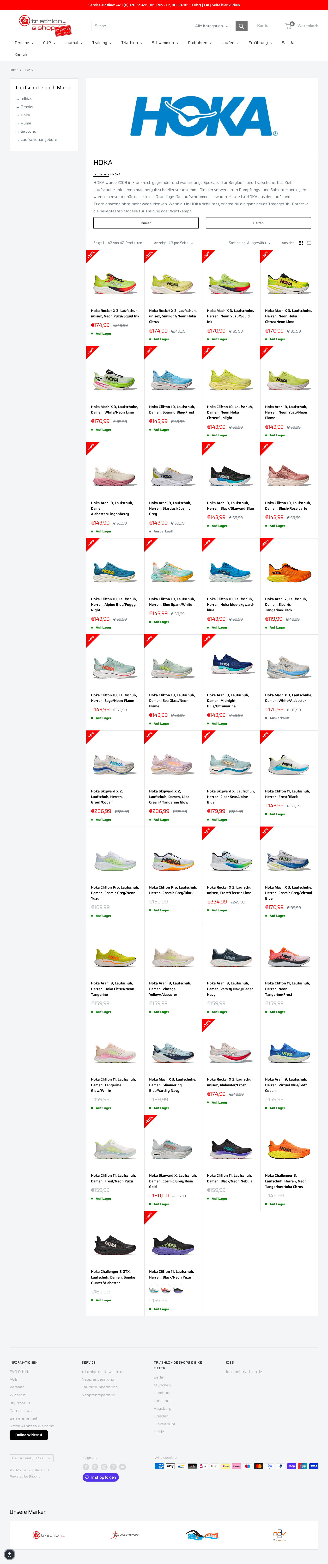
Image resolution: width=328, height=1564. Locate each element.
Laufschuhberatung (100, 1387)
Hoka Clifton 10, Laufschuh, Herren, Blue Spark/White (172, 601)
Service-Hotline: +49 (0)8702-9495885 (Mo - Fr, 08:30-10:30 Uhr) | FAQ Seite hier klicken (164, 5)
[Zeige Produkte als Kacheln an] (301, 243)
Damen (146, 223)
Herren (258, 223)
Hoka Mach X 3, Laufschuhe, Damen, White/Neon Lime (114, 409)
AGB (14, 1379)
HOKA (28, 69)
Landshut (162, 1401)
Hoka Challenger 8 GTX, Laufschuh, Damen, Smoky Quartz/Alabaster (113, 1277)
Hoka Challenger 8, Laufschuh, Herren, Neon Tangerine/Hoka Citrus (286, 1181)
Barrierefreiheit (23, 1418)
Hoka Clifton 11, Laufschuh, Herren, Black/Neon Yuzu (171, 1274)
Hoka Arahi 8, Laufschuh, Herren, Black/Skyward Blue (230, 505)
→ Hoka (23, 115)
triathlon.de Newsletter (103, 1372)
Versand (17, 1387)
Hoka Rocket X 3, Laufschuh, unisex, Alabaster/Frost (231, 1082)
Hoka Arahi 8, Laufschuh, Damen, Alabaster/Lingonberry (112, 508)
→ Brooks (24, 107)
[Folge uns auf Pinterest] (113, 1466)
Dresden (161, 1416)
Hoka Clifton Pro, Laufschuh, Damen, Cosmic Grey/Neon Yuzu (115, 893)
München (162, 1385)
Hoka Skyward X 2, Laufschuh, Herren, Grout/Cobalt (107, 797)
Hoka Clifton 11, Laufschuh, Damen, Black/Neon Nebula (229, 1178)
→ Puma (23, 123)
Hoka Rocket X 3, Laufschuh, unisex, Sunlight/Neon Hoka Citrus (173, 316)
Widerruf (18, 1395)
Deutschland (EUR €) (27, 1458)
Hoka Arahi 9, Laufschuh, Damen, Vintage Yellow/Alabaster (170, 989)
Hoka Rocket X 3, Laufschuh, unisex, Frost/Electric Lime (231, 890)
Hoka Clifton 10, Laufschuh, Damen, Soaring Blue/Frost (172, 409)
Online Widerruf (28, 1435)
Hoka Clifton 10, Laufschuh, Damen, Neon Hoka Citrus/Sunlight (230, 412)
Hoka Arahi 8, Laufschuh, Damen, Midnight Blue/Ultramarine (228, 700)
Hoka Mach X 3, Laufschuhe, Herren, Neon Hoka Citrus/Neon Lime (288, 316)
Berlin (159, 1377)
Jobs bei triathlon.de (244, 1372)
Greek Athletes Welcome (32, 1426)
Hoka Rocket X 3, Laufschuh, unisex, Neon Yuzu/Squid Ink (115, 313)
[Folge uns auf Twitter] (95, 1466)
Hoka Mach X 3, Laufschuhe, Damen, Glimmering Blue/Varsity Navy (172, 1085)
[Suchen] (242, 26)
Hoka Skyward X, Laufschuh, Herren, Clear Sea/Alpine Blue (231, 797)
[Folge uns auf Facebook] (86, 1466)
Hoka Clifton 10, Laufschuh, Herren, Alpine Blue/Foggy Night (114, 604)
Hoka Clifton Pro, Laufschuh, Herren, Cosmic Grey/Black (173, 890)
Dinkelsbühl (164, 1424)
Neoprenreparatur (98, 1395)
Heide (159, 1432)
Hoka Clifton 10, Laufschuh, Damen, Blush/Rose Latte (288, 505)
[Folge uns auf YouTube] (122, 1466)
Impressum (20, 1403)
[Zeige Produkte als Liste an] (309, 243)
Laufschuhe (101, 174)
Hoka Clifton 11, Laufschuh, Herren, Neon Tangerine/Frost (287, 989)
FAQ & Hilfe (20, 1372)
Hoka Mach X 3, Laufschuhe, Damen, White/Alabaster (288, 698)
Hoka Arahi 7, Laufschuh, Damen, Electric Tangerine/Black (286, 604)
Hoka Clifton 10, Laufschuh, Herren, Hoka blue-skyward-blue (230, 604)
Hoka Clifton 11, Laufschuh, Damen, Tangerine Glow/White (113, 1085)
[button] (9, 1554)
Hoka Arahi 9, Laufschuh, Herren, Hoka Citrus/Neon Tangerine (112, 989)
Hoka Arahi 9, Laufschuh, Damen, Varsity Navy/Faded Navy (230, 989)
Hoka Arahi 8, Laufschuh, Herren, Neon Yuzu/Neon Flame (286, 412)
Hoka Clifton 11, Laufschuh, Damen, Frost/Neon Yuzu (113, 1178)
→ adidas (24, 99)
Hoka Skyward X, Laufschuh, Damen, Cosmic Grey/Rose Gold (173, 1181)
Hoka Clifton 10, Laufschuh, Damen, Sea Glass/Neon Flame (172, 700)
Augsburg (162, 1408)
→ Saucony (26, 131)
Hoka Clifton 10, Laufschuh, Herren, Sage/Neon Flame (114, 698)
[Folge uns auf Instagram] (104, 1466)
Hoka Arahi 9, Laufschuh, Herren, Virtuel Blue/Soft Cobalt (286, 1085)
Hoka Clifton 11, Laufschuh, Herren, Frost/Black (287, 794)
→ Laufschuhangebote (36, 139)
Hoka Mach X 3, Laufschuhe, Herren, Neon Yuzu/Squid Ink (230, 316)
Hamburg (162, 1393)
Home (14, 69)
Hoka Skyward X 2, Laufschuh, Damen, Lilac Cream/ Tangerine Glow (169, 797)
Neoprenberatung (98, 1379)
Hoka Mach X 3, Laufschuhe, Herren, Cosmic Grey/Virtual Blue (288, 893)
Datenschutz (21, 1411)
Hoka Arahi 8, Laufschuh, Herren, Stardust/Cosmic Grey (170, 508)
